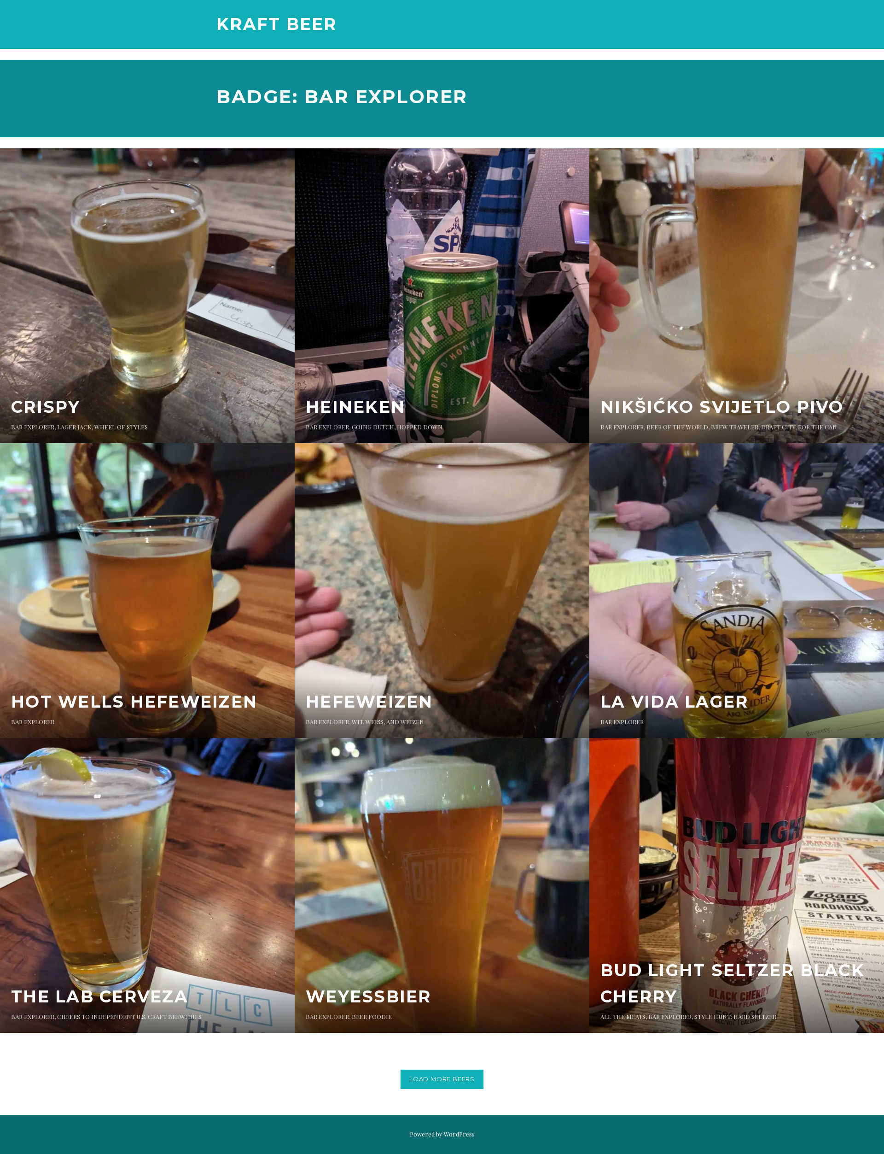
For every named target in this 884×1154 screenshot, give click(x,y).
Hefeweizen (369, 701)
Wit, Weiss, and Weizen (388, 722)
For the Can (817, 427)
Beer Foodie (372, 1016)
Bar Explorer (32, 427)
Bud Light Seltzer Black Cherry (732, 983)
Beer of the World (677, 427)
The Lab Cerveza (99, 996)
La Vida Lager (674, 701)
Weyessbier (368, 996)
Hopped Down (419, 427)
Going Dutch (373, 427)
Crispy (46, 407)
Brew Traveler (734, 427)
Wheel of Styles (121, 427)
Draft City (778, 427)
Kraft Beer (276, 24)
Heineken (355, 407)
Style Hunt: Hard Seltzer (735, 1016)
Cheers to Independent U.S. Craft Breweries (129, 1016)
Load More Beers (442, 1079)
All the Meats (623, 1016)
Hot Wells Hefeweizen (134, 701)
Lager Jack (74, 427)
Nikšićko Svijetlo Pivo (722, 407)
